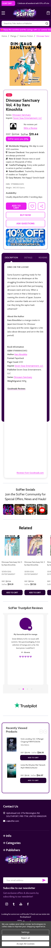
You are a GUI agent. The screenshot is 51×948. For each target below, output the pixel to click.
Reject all (25, 938)
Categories (13, 843)
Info (8, 836)
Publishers (13, 850)
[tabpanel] (12, 566)
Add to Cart (33, 758)
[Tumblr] (13, 904)
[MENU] (3, 13)
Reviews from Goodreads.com (30, 472)
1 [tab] (19, 689)
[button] (25, 237)
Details (28, 257)
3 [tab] (27, 689)
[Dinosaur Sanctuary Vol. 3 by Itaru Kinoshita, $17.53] (34, 545)
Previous (41, 732)
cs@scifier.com (12, 821)
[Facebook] (27, 904)
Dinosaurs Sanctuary (23, 377)
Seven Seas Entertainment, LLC (29, 366)
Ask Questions (25, 223)
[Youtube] (20, 904)
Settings (25, 932)
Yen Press (25, 745)
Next (45, 732)
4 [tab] (31, 689)
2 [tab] (23, 689)
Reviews (43, 257)
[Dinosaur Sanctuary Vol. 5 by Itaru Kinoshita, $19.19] (12, 545)
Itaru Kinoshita (20, 354)
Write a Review (30, 128)
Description (11, 257)
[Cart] (48, 13)
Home (4, 36)
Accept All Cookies (26, 943)
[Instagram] (6, 904)
